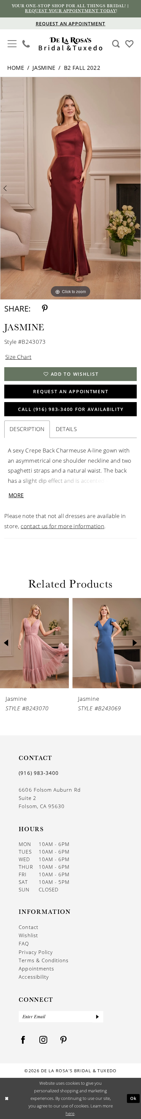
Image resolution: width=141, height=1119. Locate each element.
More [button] (16, 495)
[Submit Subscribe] (98, 1016)
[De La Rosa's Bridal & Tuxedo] (70, 44)
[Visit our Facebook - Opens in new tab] (23, 1040)
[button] (12, 43)
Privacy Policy (36, 952)
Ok (133, 1099)
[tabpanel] (70, 188)
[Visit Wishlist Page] (129, 43)
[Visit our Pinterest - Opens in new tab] (63, 1040)
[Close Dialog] (6, 1098)
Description (27, 429)
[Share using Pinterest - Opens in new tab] (45, 308)
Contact (28, 927)
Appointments (36, 968)
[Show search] (115, 44)
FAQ (24, 943)
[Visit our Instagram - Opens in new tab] (43, 1040)
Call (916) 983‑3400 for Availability (70, 409)
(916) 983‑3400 (39, 773)
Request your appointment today (70, 11)
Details (66, 429)
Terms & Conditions (44, 960)
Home (15, 67)
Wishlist (28, 935)
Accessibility (34, 976)
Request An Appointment (70, 391)
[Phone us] (26, 44)
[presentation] (34, 643)
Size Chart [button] (18, 357)
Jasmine (43, 67)
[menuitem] (12, 44)
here (70, 1113)
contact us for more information (62, 526)
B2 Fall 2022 (82, 67)
